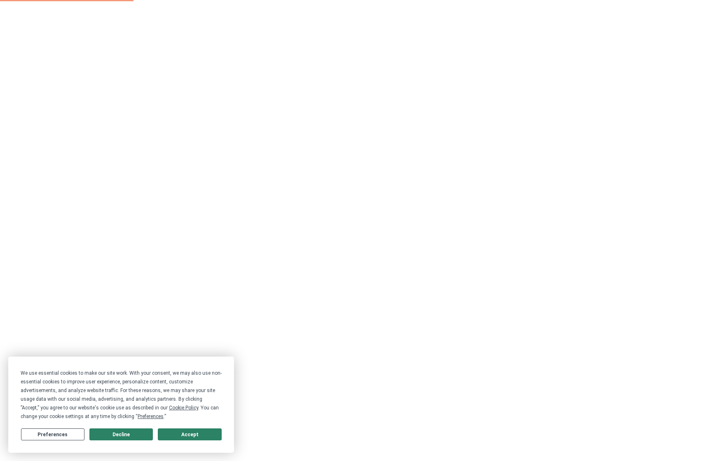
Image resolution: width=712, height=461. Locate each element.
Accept (190, 434)
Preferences (52, 434)
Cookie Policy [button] (183, 408)
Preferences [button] (151, 416)
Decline (121, 434)
